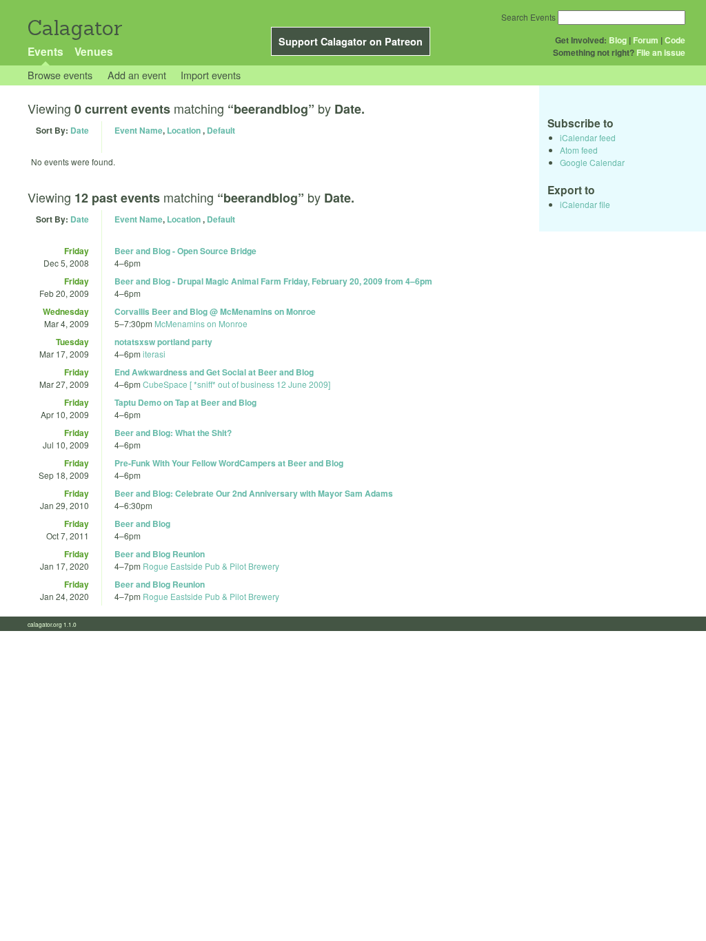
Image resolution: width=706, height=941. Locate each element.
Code (675, 40)
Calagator (74, 28)
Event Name (138, 130)
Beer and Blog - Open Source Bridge (185, 251)
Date (79, 130)
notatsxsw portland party (163, 341)
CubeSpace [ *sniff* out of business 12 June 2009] (236, 384)
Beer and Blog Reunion (159, 554)
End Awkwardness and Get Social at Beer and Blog (214, 372)
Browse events (60, 75)
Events (45, 51)
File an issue (660, 52)
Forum (645, 40)
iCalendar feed (588, 137)
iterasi (154, 354)
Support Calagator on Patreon (351, 41)
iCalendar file (585, 204)
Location (184, 130)
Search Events (528, 17)
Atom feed (579, 150)
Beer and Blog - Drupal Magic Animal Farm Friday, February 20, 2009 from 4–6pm (273, 281)
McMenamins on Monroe (201, 323)
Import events (211, 75)
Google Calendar (592, 162)
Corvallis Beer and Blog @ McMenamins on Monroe (215, 311)
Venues (93, 51)
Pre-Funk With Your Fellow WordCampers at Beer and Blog (228, 463)
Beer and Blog (142, 523)
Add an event (137, 75)
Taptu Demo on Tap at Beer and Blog (185, 402)
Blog (618, 40)
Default (221, 130)
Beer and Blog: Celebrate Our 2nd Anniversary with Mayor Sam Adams (253, 493)
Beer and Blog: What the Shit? (173, 432)
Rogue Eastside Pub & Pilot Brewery (211, 566)
